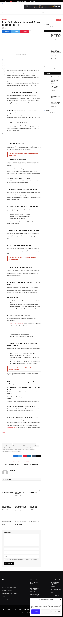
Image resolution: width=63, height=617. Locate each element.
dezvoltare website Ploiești (33, 445)
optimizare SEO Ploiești (17, 447)
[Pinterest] (3, 71)
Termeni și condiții (17, 609)
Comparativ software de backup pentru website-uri (21, 508)
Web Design (5, 19)
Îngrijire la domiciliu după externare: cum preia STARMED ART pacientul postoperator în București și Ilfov (56, 51)
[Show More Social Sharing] (30, 31)
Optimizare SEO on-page (15, 327)
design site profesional (22, 445)
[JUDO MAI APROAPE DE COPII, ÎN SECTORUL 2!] (47, 44)
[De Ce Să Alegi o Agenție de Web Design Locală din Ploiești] (21, 43)
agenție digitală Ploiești (7, 443)
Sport (48, 12)
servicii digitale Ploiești (28, 447)
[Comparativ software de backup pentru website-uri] (21, 501)
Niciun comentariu (31, 28)
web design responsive (16, 451)
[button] (60, 599)
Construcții (21, 12)
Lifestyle (32, 12)
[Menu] (2, 13)
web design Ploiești (6, 451)
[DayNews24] (12, 6)
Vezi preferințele (55, 611)
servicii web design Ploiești (8, 449)
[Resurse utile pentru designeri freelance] (8, 501)
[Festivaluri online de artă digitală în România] (35, 485)
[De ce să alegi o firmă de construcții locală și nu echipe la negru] (47, 104)
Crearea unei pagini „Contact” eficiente (33, 507)
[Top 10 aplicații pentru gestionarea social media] (35, 516)
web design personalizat (29, 449)
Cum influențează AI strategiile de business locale (7, 523)
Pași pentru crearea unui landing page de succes (7, 491)
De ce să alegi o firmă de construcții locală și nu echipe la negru (55, 103)
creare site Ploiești (12, 445)
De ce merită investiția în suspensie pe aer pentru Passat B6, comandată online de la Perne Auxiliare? (55, 79)
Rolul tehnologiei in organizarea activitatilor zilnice (55, 60)
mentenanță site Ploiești (7, 447)
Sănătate (44, 12)
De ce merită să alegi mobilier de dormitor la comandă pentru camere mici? (55, 95)
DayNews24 (8, 28)
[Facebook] (3, 61)
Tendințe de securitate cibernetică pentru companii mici (20, 523)
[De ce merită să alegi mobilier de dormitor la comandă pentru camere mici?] (47, 95)
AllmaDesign (5, 445)
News (8, 16)
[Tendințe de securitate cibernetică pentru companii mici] (21, 516)
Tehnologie (54, 12)
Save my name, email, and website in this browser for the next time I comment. (21, 559)
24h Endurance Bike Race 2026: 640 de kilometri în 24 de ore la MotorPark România (56, 36)
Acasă (6, 12)
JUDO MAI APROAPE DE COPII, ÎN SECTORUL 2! (25, 1)
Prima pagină (4, 16)
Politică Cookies (43, 614)
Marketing (37, 12)
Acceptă (36, 611)
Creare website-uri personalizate (16, 323)
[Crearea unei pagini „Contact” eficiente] (35, 501)
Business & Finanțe (13, 12)
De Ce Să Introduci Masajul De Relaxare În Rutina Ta (55, 88)
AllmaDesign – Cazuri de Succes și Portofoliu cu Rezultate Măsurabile (31, 463)
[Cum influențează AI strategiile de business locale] (8, 516)
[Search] (60, 12)
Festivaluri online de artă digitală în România (34, 491)
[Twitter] (3, 64)
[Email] (3, 74)
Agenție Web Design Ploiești (30, 443)
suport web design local (19, 449)
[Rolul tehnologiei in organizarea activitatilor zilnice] (47, 60)
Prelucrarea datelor (29, 609)
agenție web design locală (18, 443)
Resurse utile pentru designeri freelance (6, 507)
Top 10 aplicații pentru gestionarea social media (34, 522)
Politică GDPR (49, 614)
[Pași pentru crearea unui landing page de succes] (8, 485)
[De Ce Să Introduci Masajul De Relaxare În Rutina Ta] (47, 88)
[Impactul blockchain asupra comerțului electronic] (21, 485)
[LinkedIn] (3, 67)
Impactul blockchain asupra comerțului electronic (19, 492)
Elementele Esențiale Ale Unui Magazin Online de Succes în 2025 (12, 463)
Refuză (45, 611)
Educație (26, 12)
